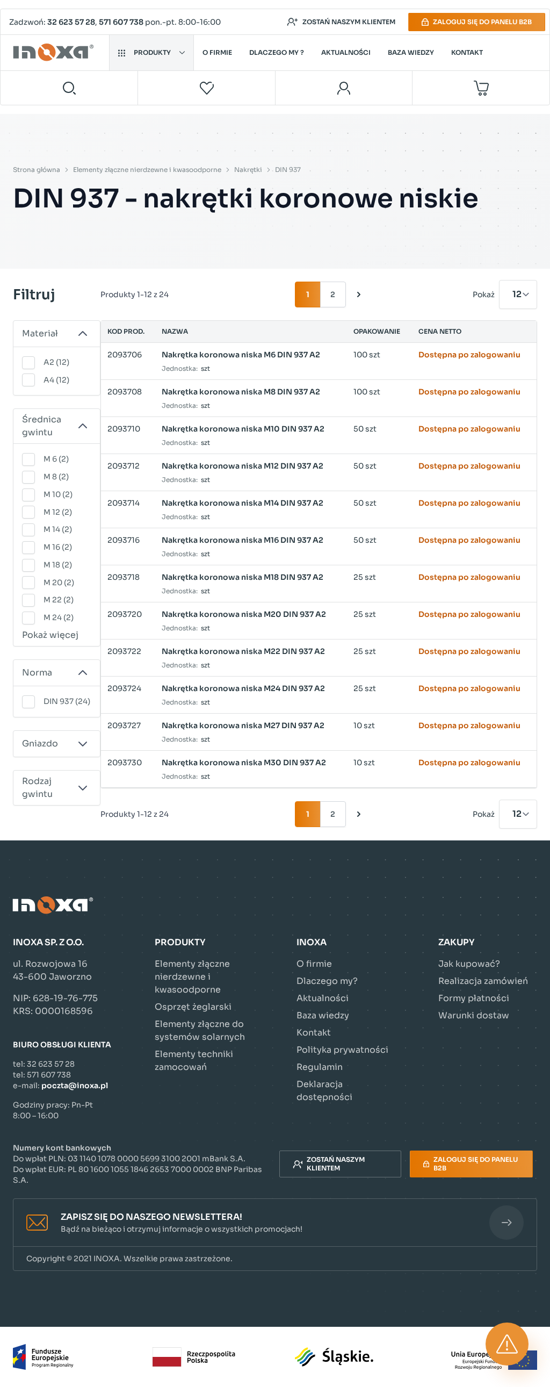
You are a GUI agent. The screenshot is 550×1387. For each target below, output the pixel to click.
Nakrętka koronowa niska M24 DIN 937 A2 (243, 688)
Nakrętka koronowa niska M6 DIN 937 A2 (241, 355)
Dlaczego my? (327, 981)
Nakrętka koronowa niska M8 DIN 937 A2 (241, 392)
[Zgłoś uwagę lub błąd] (507, 1344)
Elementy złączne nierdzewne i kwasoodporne (147, 170)
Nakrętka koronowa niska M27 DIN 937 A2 (243, 725)
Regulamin (319, 1067)
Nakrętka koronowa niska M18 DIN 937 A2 (242, 577)
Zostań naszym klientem (348, 22)
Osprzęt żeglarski (193, 1006)
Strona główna (36, 170)
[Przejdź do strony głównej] (55, 52)
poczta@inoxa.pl (74, 1085)
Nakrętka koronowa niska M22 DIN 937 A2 (243, 651)
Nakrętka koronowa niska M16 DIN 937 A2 (242, 540)
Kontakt (467, 52)
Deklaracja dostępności (324, 1091)
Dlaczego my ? (276, 52)
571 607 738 (121, 22)
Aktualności (346, 52)
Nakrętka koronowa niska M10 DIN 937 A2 (243, 429)
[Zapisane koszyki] (207, 88)
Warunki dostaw (473, 1015)
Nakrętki (248, 170)
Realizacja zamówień (483, 981)
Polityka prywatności (342, 1049)
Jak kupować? (469, 963)
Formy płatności (473, 998)
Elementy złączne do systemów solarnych (200, 1030)
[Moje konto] (344, 88)
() (56, 362)
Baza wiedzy (411, 52)
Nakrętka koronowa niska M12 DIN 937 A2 (242, 466)
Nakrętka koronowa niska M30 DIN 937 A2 (244, 762)
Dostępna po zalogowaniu (469, 355)
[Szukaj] (69, 88)
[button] (275, 1223)
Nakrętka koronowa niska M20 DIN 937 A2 (244, 614)
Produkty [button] (152, 52)
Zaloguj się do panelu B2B (482, 22)
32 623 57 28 (71, 22)
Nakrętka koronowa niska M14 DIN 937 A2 (242, 503)
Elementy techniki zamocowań (194, 1060)
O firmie (217, 52)
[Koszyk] (480, 88)
